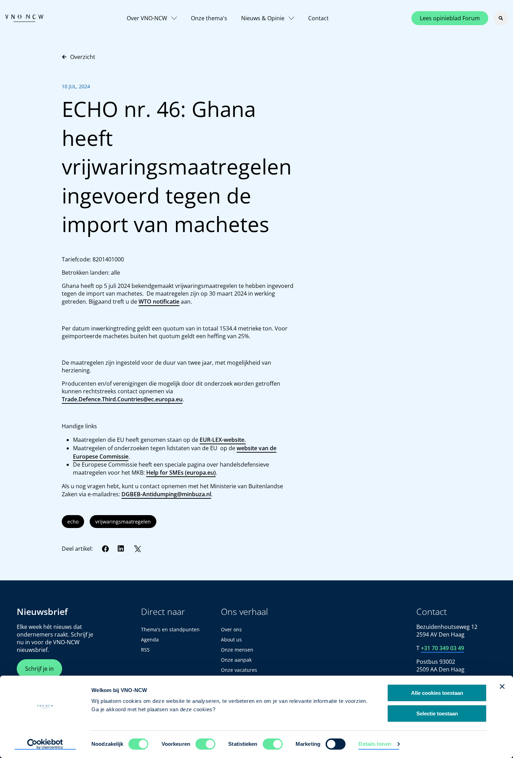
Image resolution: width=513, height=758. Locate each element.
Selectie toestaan (437, 713)
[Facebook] (105, 548)
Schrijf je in (39, 668)
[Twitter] (137, 548)
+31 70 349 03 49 (442, 648)
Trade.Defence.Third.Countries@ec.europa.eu (122, 399)
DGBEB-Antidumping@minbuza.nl (166, 494)
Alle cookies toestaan (437, 693)
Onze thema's (209, 18)
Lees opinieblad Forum (450, 18)
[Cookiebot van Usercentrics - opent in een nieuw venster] (45, 744)
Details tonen (374, 744)
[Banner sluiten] (502, 686)
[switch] (205, 744)
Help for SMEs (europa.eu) (181, 472)
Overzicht (82, 57)
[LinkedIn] (121, 548)
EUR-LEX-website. (223, 440)
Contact (318, 18)
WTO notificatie (159, 301)
